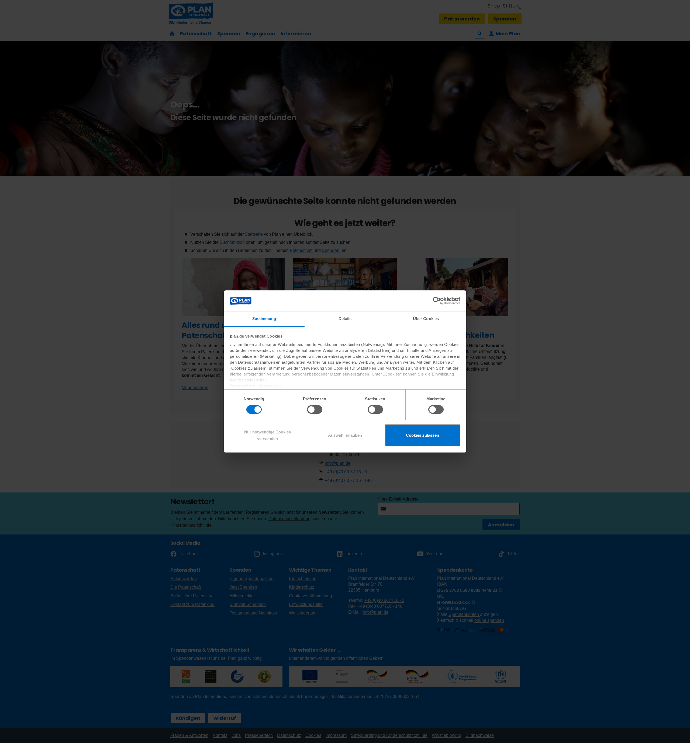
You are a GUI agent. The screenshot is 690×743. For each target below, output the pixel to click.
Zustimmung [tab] (264, 318)
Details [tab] (345, 318)
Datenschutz (242, 386)
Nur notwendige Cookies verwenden (267, 435)
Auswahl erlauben (345, 435)
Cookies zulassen (422, 435)
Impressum (270, 386)
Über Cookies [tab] (426, 318)
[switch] (314, 409)
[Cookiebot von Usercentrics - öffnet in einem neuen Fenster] (436, 301)
